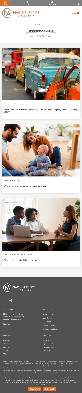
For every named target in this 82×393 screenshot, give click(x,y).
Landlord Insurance (26, 254)
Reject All (49, 389)
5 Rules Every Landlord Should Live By (41, 224)
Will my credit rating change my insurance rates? (41, 150)
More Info (7, 324)
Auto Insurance (17, 104)
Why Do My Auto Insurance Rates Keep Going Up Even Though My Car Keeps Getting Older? (41, 74)
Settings (43, 384)
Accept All (35, 389)
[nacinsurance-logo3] (19, 284)
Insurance (27, 104)
